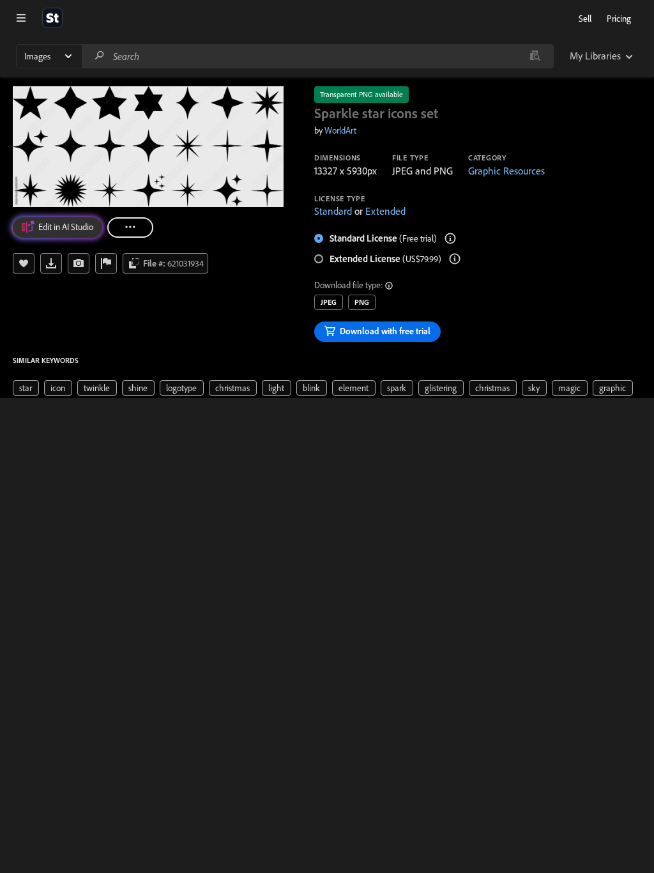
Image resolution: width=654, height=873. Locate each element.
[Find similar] (535, 56)
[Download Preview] (51, 263)
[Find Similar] (78, 263)
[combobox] (317, 56)
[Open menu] (21, 18)
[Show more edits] (130, 227)
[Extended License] (455, 259)
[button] (390, 285)
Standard (333, 211)
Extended (385, 211)
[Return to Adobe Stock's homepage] (52, 18)
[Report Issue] (106, 263)
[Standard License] (450, 238)
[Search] (100, 55)
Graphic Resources (506, 170)
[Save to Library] (23, 263)
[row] (26, 388)
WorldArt (340, 130)
